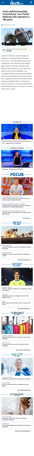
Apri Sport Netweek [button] (24, 308)
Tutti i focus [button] (26, 218)
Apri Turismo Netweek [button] (23, 350)
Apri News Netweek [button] (24, 260)
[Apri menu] (2, 2)
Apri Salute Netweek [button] (23, 390)
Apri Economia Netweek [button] (22, 431)
